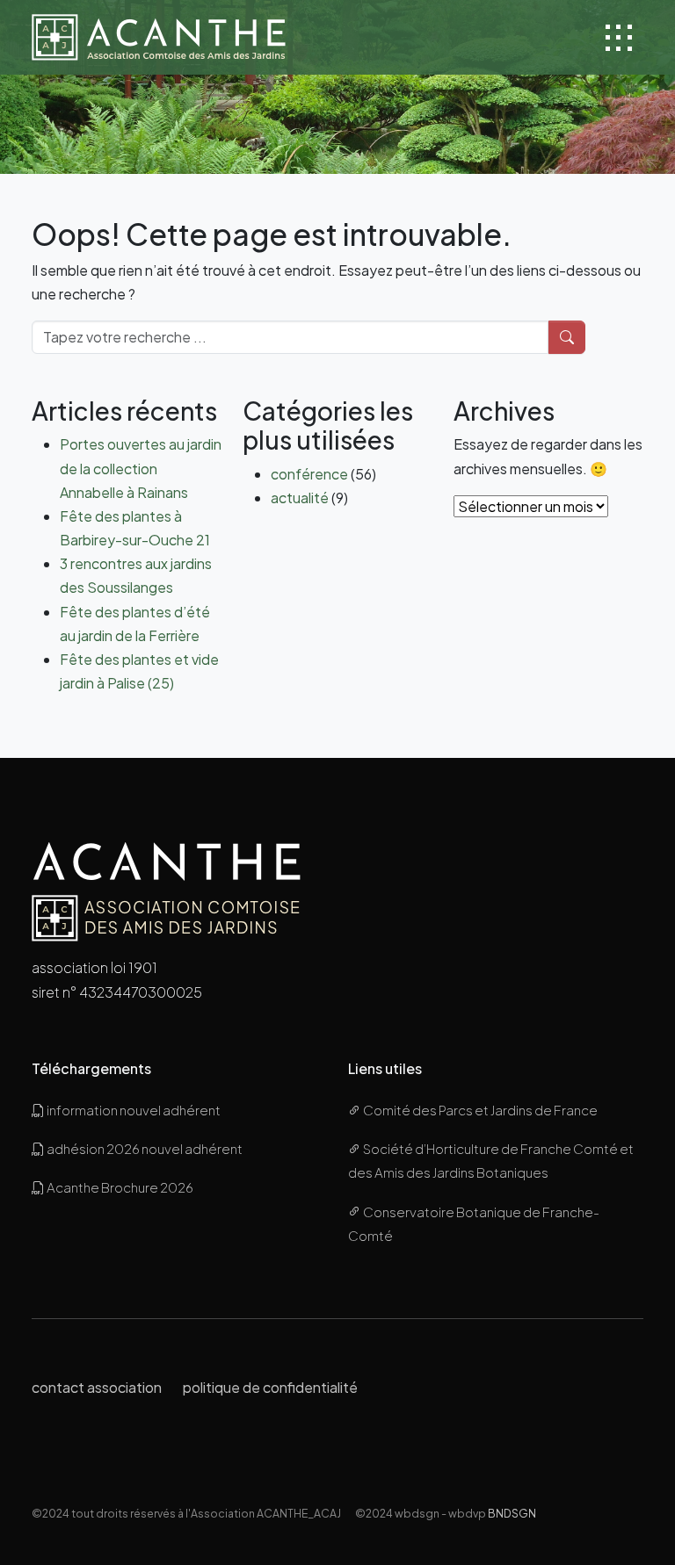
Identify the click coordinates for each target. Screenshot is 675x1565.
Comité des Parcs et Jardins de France (479, 1109)
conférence (309, 474)
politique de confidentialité (270, 1387)
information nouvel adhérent (133, 1109)
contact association (97, 1387)
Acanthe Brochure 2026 (119, 1187)
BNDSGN (512, 1513)
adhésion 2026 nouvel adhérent (144, 1148)
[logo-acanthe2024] (159, 37)
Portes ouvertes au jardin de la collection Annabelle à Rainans (140, 468)
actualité (300, 497)
